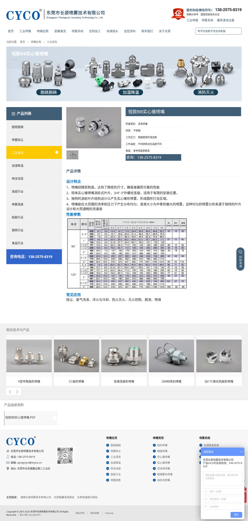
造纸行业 (17, 191)
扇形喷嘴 (162, 445)
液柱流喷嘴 (163, 480)
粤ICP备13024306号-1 (31, 514)
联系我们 (147, 31)
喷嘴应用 (42, 31)
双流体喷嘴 (163, 468)
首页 (11, 31)
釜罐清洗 (60, 31)
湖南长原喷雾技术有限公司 (36, 497)
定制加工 (95, 31)
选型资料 (130, 31)
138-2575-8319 (228, 9)
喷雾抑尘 (17, 140)
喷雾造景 (17, 204)
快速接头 (112, 31)
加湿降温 (17, 166)
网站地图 (94, 513)
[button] (72, 132)
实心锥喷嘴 (163, 462)
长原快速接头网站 (87, 497)
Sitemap (109, 513)
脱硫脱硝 (17, 127)
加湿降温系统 (211, 445)
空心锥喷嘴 (163, 456)
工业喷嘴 (192, 20)
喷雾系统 (207, 20)
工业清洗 (52, 41)
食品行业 (17, 243)
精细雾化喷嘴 (164, 474)
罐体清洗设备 (225, 20)
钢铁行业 (17, 230)
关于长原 (164, 31)
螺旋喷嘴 (162, 451)
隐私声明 (80, 513)
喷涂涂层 (17, 179)
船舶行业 (17, 217)
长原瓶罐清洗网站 (64, 497)
